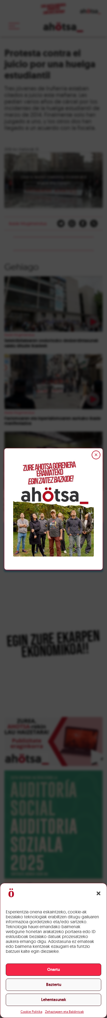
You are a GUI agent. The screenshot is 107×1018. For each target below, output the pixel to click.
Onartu (53, 969)
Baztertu (53, 984)
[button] (98, 893)
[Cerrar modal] (96, 455)
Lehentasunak (53, 999)
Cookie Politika (31, 1012)
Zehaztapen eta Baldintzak (64, 1012)
